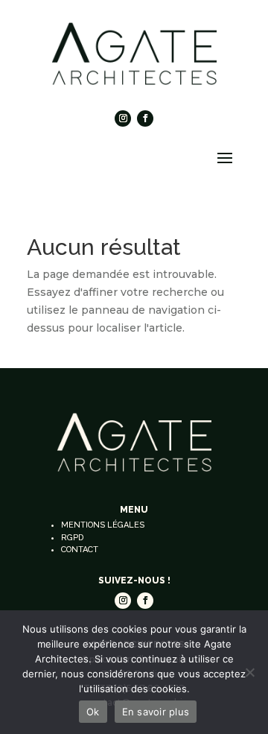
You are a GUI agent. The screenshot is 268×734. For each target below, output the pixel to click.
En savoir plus (156, 712)
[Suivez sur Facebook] (145, 118)
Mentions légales (102, 525)
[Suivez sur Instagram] (123, 118)
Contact (79, 549)
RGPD (72, 537)
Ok (93, 712)
